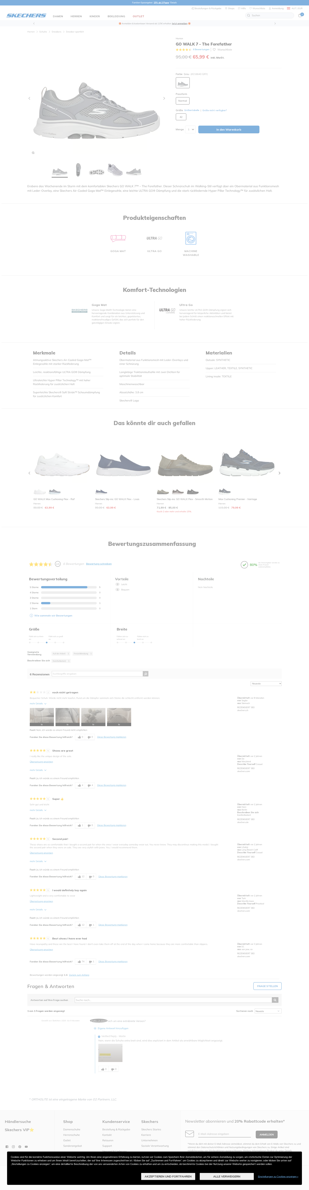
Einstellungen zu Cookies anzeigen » (278, 1176)
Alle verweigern (226, 1176)
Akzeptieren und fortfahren (168, 1176)
